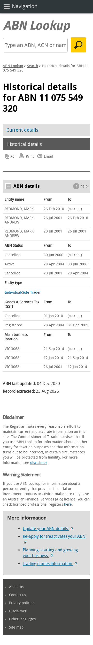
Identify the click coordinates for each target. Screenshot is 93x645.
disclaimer (38, 463)
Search (32, 66)
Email (48, 156)
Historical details (24, 144)
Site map (16, 627)
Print (30, 156)
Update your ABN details (46, 528)
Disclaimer (18, 611)
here (68, 504)
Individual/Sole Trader (23, 292)
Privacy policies (21, 603)
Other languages (22, 619)
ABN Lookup (13, 66)
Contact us (17, 595)
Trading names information (48, 563)
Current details (22, 130)
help (84, 186)
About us (16, 587)
